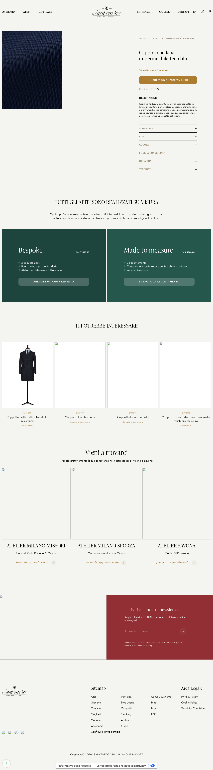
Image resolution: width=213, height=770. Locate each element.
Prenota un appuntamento (168, 80)
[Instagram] (10, 733)
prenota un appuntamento (53, 281)
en (194, 12)
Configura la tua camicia (105, 732)
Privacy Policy (189, 697)
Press (154, 708)
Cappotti (156, 38)
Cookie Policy (189, 702)
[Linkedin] (16, 733)
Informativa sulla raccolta (74, 765)
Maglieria (96, 714)
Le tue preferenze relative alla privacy (121, 765)
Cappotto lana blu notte (80, 417)
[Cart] (210, 11)
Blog (153, 702)
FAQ (153, 714)
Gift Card (45, 12)
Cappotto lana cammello (133, 417)
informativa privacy (143, 645)
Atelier (164, 12)
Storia (124, 726)
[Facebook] (4, 733)
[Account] (203, 11)
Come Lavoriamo (161, 697)
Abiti (27, 12)
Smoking (126, 714)
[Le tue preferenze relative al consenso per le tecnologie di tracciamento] (7, 763)
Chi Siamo (144, 12)
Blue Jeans (127, 702)
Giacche (96, 702)
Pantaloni (126, 697)
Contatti (184, 12)
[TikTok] (23, 733)
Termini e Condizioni (193, 708)
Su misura (9, 12)
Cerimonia (97, 726)
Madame (96, 720)
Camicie (96, 708)
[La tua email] (150, 631)
